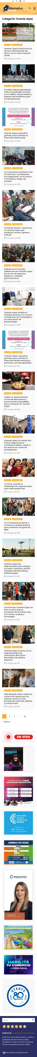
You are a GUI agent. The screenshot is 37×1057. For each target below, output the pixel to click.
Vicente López (17, 45)
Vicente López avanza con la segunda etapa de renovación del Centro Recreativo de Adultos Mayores (17, 655)
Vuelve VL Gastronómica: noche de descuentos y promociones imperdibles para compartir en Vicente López (17, 402)
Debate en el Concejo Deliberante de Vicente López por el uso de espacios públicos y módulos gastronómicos (18, 274)
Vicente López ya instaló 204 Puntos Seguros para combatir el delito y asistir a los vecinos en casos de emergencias (17, 445)
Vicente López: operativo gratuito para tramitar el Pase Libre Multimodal (16, 135)
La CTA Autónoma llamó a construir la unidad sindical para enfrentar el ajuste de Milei (17, 526)
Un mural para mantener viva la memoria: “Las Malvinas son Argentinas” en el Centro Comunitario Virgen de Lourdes (18, 177)
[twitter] (13, 1)
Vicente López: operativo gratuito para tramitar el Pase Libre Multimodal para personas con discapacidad (17, 359)
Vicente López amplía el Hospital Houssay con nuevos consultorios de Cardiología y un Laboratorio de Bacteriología (18, 317)
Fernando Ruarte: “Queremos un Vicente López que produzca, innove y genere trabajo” (18, 231)
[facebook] (16, 1)
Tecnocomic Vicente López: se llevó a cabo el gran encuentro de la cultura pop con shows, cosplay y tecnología (18, 612)
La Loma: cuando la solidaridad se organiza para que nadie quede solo (18, 486)
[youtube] (20, 1)
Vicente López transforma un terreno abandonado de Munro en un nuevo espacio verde (18, 52)
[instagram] (24, 1)
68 (25, 716)
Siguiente (7, 722)
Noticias (7, 45)
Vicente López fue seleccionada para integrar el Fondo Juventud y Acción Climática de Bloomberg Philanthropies (17, 568)
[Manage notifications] (4, 1052)
